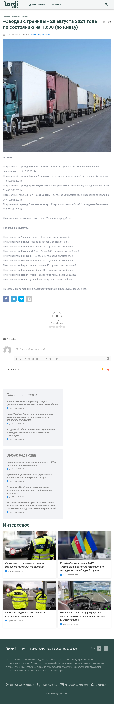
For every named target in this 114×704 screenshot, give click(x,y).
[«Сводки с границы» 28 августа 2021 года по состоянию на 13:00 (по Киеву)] (6, 299)
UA (109, 22)
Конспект (56, 5)
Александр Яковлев (40, 34)
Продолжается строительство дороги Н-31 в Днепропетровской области (31, 463)
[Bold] (17, 358)
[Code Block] (46, 358)
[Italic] (21, 358)
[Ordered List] (33, 358)
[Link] (50, 358)
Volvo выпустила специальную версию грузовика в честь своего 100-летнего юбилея (32, 403)
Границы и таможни (20, 16)
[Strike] (29, 358)
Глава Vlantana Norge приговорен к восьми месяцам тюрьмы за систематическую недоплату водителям (30, 417)
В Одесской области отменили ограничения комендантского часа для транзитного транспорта (31, 432)
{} (54, 358)
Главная (6, 16)
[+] (58, 358)
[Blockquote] (41, 358)
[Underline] (25, 358)
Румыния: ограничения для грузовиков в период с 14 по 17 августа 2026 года (29, 476)
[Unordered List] (37, 358)
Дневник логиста (37, 5)
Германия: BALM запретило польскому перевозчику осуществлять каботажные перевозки (29, 490)
